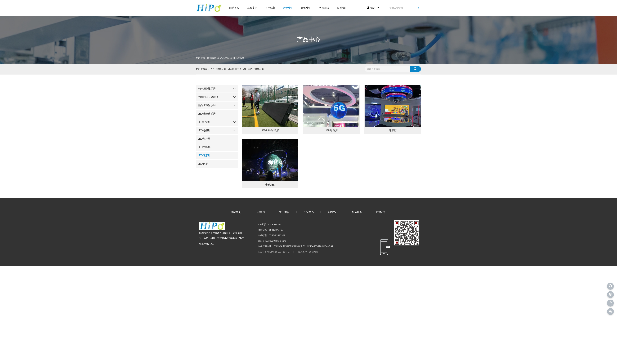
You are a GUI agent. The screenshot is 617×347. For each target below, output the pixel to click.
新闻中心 (306, 7)
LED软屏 (203, 163)
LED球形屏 (204, 155)
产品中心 (288, 7)
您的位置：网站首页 (206, 58)
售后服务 (324, 7)
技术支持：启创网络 (308, 251)
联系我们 (342, 7)
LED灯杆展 (204, 138)
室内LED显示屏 (207, 105)
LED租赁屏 (204, 122)
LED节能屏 (204, 147)
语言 (373, 7)
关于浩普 (270, 7)
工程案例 (252, 7)
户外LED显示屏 (207, 88)
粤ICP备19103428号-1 (278, 251)
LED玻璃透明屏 (207, 113)
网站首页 (234, 7)
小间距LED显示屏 (208, 97)
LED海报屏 (204, 130)
